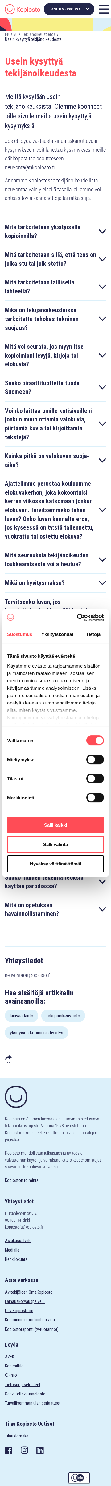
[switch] (95, 759)
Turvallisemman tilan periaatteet (32, 1403)
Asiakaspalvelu (18, 1240)
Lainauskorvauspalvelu (25, 1301)
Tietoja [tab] (93, 634)
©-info (11, 1375)
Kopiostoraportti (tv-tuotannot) (32, 1329)
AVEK (9, 1356)
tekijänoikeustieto (63, 1016)
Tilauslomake (16, 1435)
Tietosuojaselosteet (22, 1384)
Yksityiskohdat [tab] (57, 634)
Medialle (12, 1250)
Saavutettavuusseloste (25, 1393)
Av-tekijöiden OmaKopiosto (29, 1292)
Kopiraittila (14, 1365)
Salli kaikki (55, 825)
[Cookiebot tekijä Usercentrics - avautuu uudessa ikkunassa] (78, 617)
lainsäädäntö (21, 1016)
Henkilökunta (16, 1259)
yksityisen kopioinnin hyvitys (36, 1033)
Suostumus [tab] (19, 634)
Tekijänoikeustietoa (39, 34)
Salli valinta (55, 844)
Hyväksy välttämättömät (55, 863)
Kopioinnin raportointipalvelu (30, 1319)
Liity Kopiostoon (19, 1310)
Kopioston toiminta (22, 1180)
